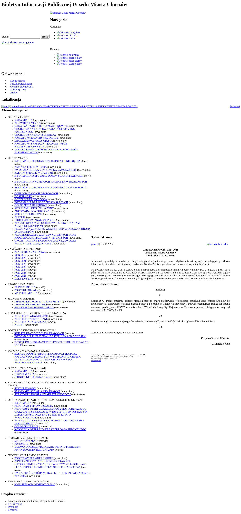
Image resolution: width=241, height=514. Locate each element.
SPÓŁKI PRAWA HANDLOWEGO (34, 307)
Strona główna (17, 80)
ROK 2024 (20, 269)
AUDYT (19, 324)
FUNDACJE (21, 443)
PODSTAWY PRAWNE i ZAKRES (33, 458)
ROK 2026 (20, 275)
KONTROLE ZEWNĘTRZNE (31, 319)
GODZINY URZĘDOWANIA (30, 199)
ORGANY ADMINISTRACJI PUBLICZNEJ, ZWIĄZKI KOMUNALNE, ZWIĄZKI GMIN (45, 242)
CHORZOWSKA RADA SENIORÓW (35, 134)
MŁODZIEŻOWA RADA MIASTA (33, 140)
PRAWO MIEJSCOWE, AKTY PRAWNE (37, 391)
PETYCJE (20, 217)
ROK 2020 (20, 258)
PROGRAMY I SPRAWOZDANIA (33, 405)
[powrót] (13, 106)
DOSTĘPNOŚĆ (23, 196)
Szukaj (13, 92)
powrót (95, 244)
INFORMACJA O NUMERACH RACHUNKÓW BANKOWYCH (50, 181)
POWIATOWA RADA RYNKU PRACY (36, 137)
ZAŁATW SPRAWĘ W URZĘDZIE (34, 172)
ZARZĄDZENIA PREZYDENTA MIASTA (102, 106)
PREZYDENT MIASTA (65, 106)
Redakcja (13, 509)
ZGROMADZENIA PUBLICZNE (32, 211)
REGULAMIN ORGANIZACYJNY (34, 208)
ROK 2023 (20, 266)
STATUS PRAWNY (25, 388)
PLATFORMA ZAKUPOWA (30, 252)
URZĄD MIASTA (24, 374)
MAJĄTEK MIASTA (25, 293)
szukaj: (6, 36)
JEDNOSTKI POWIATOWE (30, 304)
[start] (4, 106)
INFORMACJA (22, 402)
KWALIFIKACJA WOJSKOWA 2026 (34, 484)
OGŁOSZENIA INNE (26, 426)
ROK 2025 (20, 272)
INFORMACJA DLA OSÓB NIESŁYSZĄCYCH (41, 202)
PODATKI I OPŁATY (26, 290)
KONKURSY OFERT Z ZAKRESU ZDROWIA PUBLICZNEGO (50, 429)
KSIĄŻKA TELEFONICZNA (30, 166)
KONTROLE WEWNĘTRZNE (31, 316)
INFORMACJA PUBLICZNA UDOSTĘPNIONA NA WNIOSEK (50, 336)
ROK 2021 (132, 106)
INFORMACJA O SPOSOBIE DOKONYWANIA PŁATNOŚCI (48, 175)
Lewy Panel (24, 106)
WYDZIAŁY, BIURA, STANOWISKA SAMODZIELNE (45, 169)
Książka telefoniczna (21, 83)
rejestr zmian (96, 361)
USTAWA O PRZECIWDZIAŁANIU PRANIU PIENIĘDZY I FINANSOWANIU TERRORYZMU (47, 448)
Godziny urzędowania (21, 86)
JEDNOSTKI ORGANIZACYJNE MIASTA (38, 301)
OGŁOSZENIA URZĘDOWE (30, 205)
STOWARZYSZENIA (26, 440)
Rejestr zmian (15, 504)
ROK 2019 (20, 255)
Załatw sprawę (18, 89)
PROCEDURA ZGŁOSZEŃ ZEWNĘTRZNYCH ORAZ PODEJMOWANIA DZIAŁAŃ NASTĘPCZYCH (45, 236)
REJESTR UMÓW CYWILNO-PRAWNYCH (39, 333)
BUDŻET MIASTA (25, 287)
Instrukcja (13, 506)
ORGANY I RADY (41, 106)
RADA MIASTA (23, 120)
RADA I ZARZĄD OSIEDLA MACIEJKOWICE (41, 126)
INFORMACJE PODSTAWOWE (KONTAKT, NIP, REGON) (47, 161)
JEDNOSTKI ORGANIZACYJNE (33, 377)
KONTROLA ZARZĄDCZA (30, 321)
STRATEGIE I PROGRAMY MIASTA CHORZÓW (42, 394)
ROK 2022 (20, 263)
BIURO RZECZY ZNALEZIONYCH (34, 220)
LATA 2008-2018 (23, 278)
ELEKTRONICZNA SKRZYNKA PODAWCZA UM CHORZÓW (50, 187)
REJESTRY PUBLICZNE (28, 214)
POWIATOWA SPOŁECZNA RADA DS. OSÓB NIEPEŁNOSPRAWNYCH (40, 145)
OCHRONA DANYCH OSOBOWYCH (36, 193)
